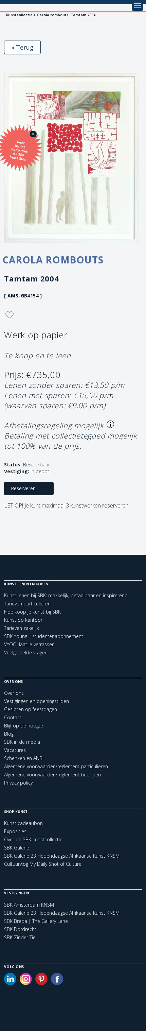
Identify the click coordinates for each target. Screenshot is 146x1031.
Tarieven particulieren (27, 603)
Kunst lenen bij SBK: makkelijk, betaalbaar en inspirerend (66, 595)
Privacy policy (18, 782)
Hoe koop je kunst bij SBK (32, 611)
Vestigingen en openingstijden (36, 701)
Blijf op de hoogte (23, 725)
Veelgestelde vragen (26, 652)
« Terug (22, 47)
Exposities (15, 831)
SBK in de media (22, 742)
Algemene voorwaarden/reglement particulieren (56, 766)
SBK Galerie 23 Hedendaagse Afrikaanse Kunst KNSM (62, 856)
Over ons (14, 693)
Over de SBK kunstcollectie (33, 839)
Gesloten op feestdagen (30, 709)
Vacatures (15, 750)
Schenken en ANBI (23, 758)
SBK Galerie (16, 847)
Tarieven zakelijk (21, 628)
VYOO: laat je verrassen (29, 644)
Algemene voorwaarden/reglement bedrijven (52, 774)
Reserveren (23, 488)
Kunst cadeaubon (23, 823)
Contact (12, 717)
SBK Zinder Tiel (20, 937)
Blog (9, 734)
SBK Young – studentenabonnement (43, 636)
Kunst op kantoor (23, 620)
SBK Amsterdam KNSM (29, 905)
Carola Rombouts (53, 259)
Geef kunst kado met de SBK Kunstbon (19, 150)
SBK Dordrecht (20, 929)
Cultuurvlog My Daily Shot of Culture (42, 864)
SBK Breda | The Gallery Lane (36, 921)
